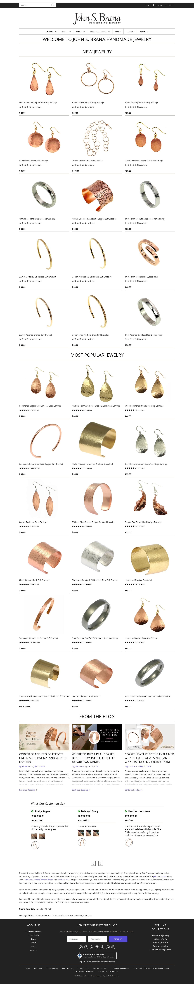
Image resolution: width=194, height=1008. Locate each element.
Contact (130, 31)
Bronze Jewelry (160, 942)
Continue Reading (27, 790)
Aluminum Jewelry (160, 935)
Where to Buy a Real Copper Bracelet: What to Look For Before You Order (93, 757)
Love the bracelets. (87, 826)
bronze (44, 879)
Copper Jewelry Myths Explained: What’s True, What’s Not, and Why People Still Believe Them (150, 757)
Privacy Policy (83, 968)
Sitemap (33, 946)
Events (33, 939)
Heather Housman (138, 811)
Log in (147, 5)
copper (37, 879)
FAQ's (27, 968)
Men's (79, 31)
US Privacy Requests (121, 968)
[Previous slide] (93, 863)
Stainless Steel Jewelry (160, 949)
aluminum (28, 879)
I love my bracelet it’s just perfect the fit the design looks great (49, 828)
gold (155, 876)
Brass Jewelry (160, 938)
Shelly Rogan (42, 811)
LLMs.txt (33, 950)
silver (164, 876)
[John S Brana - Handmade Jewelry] (97, 18)
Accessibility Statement (85, 971)
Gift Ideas (38, 968)
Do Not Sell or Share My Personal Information (151, 968)
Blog (143, 31)
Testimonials (34, 935)
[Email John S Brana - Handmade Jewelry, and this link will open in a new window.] (113, 947)
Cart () (158, 5)
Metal (65, 31)
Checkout (169, 5)
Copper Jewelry (160, 946)
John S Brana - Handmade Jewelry (93, 976)
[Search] (53, 6)
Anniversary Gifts (98, 31)
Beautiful (37, 820)
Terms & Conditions (100, 968)
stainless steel (64, 879)
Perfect (129, 820)
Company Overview (33, 931)
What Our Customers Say (48, 803)
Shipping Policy (52, 968)
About (118, 31)
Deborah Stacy (89, 811)
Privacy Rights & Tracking (108, 971)
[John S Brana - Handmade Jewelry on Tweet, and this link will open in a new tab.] (81, 947)
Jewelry (50, 31)
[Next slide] (100, 863)
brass (50, 879)
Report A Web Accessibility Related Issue (97, 961)
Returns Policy (68, 968)
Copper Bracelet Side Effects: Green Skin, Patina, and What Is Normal (43, 757)
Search (33, 942)
